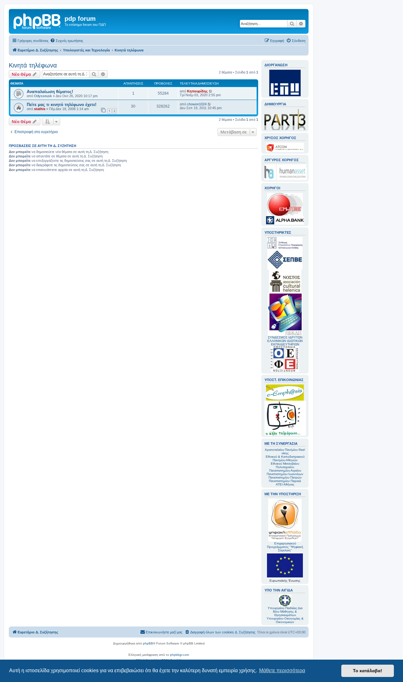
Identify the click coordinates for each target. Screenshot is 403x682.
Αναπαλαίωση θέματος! (50, 91)
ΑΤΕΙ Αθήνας (285, 484)
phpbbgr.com (179, 654)
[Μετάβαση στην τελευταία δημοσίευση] (211, 91)
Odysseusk (43, 96)
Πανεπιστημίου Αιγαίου (285, 470)
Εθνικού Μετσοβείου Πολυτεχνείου (285, 465)
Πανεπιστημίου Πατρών (285, 477)
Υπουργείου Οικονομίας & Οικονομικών (285, 620)
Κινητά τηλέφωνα (33, 65)
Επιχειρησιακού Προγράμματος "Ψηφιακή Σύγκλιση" (285, 547)
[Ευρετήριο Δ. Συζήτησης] (37, 20)
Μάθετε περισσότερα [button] (282, 670)
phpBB (148, 643)
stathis (39, 109)
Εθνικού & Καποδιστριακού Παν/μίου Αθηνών (285, 458)
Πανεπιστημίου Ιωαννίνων (285, 474)
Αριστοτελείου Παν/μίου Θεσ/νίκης (285, 451)
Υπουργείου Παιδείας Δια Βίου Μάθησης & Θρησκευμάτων (285, 611)
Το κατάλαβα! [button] (367, 670)
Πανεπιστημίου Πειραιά (285, 481)
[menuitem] (66, 40)
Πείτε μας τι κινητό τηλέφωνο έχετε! (61, 104)
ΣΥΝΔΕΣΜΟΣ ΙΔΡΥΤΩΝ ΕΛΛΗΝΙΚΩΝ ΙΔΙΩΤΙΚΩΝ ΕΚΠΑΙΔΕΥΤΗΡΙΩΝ (285, 341)
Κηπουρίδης (197, 91)
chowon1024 (197, 104)
